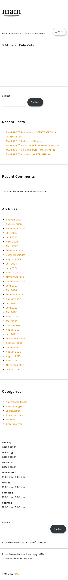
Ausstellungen (14, 406)
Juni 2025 (11, 237)
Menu (60, 31)
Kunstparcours (14, 415)
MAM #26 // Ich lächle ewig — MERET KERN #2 (32, 145)
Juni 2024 (11, 268)
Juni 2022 (11, 307)
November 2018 (15, 364)
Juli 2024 (11, 263)
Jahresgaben (13, 410)
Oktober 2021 (13, 325)
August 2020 (13, 351)
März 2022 (12, 320)
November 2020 (15, 338)
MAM (16, 573)
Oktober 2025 (14, 224)
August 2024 (13, 259)
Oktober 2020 (14, 342)
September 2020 (15, 347)
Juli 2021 (11, 334)
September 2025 (15, 228)
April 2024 (12, 272)
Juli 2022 (11, 303)
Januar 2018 (13, 369)
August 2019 (13, 356)
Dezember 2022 (15, 294)
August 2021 (13, 329)
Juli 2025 (11, 232)
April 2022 (12, 316)
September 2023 (15, 281)
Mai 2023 (11, 290)
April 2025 (12, 241)
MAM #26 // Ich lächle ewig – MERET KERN (30, 149)
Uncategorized (14, 423)
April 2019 (12, 360)
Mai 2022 (11, 312)
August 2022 (13, 298)
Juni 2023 (11, 285)
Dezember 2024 (15, 250)
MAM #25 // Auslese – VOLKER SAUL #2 (28, 154)
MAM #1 (10, 419)
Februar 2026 (14, 219)
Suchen (6, 95)
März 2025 (12, 246)
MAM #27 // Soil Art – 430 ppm (24, 140)
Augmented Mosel (16, 401)
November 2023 (15, 276)
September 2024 (15, 254)
